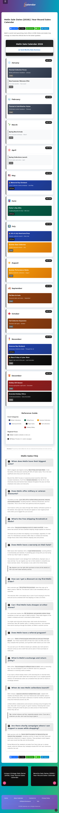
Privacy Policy (46, 798)
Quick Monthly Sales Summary (30, 50)
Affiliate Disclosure (25, 801)
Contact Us (32, 798)
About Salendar (18, 798)
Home (6, 798)
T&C (38, 801)
